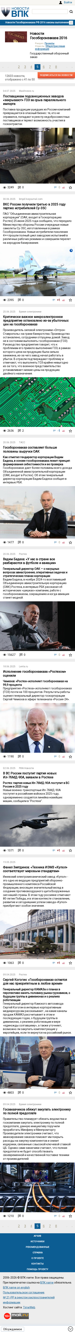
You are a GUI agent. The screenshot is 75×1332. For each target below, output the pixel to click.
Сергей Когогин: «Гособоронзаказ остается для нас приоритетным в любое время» (35, 981)
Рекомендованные (37, 1247)
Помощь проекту (37, 1269)
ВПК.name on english (16, 1287)
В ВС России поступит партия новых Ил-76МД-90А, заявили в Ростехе (30, 775)
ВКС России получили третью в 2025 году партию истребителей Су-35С (34, 206)
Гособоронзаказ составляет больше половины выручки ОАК (30, 449)
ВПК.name (47, 1282)
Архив (37, 1236)
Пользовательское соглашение (23, 1292)
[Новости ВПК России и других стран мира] (15, 15)
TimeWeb (29, 1307)
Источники (37, 1241)
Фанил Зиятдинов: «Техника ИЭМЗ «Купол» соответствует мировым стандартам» (35, 869)
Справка (38, 1252)
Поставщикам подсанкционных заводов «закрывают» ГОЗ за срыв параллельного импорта (34, 100)
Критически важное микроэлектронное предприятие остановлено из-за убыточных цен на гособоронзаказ (36, 320)
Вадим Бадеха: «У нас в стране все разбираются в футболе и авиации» (29, 561)
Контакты (37, 1263)
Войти (68, 2)
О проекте (37, 1258)
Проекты (49, 43)
